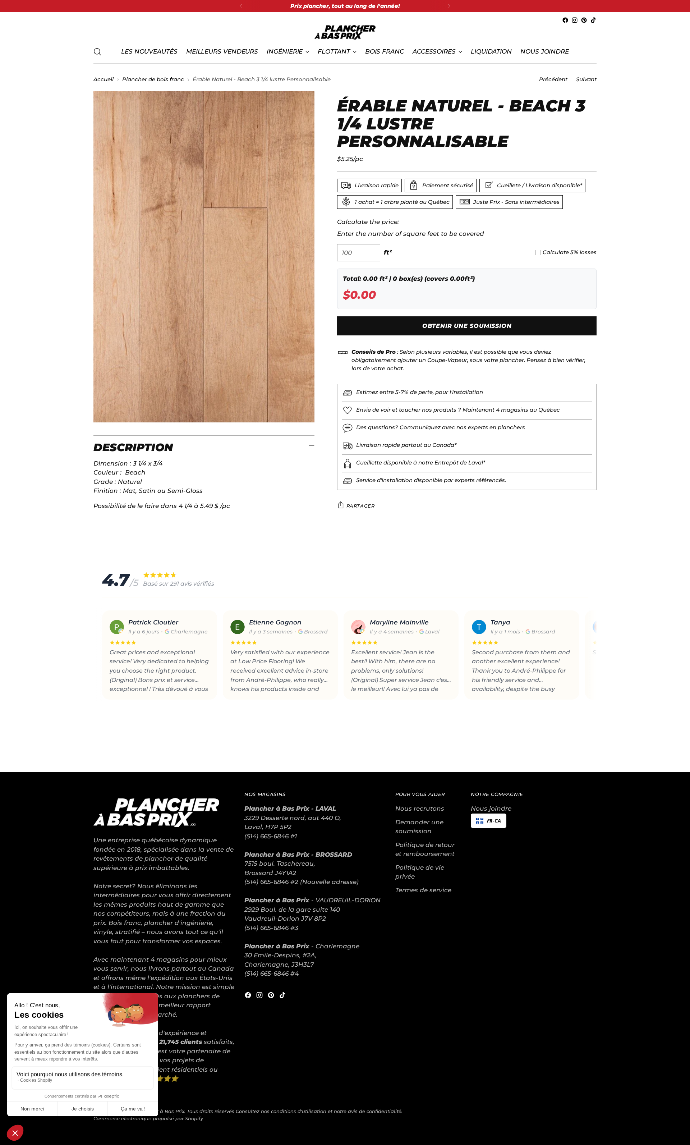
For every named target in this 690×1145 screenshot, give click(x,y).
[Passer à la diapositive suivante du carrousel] (590, 747)
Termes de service (423, 890)
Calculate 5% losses (570, 252)
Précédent (553, 79)
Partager (360, 505)
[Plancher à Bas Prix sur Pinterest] (584, 20)
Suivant (586, 79)
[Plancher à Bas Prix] (345, 32)
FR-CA (494, 820)
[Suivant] (449, 6)
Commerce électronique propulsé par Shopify (148, 1118)
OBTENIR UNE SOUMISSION (467, 325)
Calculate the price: (368, 221)
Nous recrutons (419, 808)
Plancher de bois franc (153, 79)
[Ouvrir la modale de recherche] (97, 52)
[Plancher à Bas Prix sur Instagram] (574, 20)
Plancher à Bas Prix (160, 1111)
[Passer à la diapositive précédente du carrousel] (574, 748)
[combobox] (488, 821)
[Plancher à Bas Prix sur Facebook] (565, 20)
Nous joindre (491, 808)
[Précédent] (241, 6)
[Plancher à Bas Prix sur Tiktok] (593, 20)
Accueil (103, 79)
